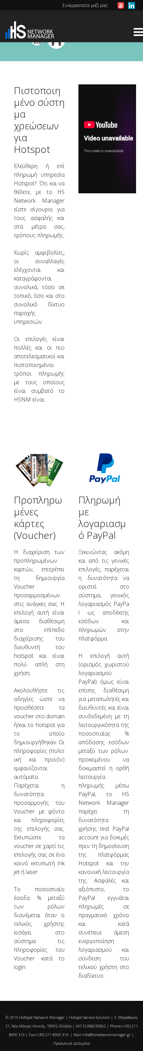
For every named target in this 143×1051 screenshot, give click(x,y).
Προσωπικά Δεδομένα (71, 1043)
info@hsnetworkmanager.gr (106, 1034)
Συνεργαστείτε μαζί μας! (85, 5)
